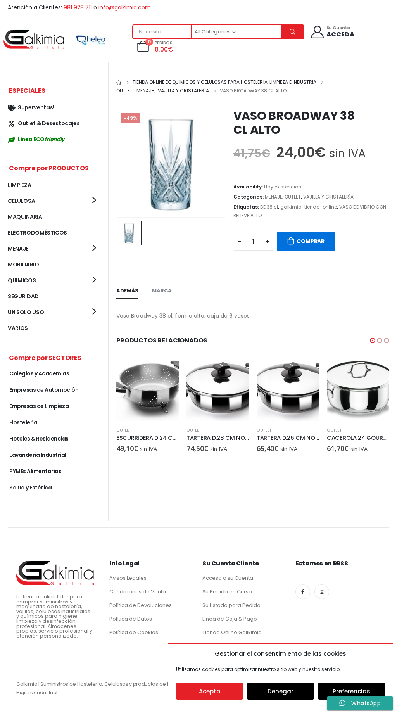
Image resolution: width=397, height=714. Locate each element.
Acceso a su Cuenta (227, 578)
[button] (372, 340)
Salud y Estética (30, 487)
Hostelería (23, 422)
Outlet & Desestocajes (49, 123)
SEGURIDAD (23, 296)
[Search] (293, 31)
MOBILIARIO (23, 264)
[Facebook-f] (302, 591)
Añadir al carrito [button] (166, 371)
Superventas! (36, 107)
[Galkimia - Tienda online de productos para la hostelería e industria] (35, 39)
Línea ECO (41, 139)
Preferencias (351, 691)
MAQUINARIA (25, 217)
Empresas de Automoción (43, 390)
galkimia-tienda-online (308, 207)
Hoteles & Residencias (39, 439)
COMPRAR (311, 241)
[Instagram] (321, 591)
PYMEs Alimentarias (35, 471)
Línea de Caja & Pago (229, 618)
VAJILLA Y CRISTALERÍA (328, 197)
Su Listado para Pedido (231, 605)
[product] (147, 389)
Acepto (209, 691)
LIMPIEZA (19, 185)
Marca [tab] (162, 290)
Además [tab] (127, 290)
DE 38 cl (269, 207)
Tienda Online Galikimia (232, 632)
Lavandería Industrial (37, 455)
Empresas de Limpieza (39, 406)
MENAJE (273, 197)
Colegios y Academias (39, 373)
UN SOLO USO (26, 312)
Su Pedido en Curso (227, 591)
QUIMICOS (22, 280)
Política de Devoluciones (140, 605)
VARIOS (18, 328)
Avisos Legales (128, 578)
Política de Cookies (133, 632)
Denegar (280, 691)
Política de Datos (130, 618)
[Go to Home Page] (119, 82)
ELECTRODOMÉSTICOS (37, 233)
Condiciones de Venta (137, 591)
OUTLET (293, 197)
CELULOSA (21, 201)
